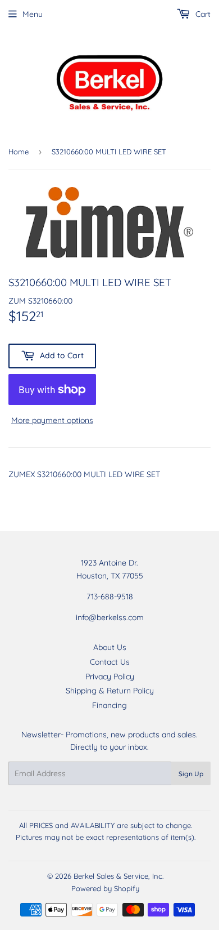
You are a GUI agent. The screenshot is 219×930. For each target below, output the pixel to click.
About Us (109, 647)
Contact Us (110, 662)
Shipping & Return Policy (110, 691)
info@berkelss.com (110, 617)
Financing (109, 705)
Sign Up (191, 773)
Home (18, 151)
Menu (32, 14)
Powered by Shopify (105, 888)
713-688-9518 (109, 596)
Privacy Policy (109, 676)
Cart (202, 14)
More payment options (52, 420)
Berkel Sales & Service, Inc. (118, 875)
